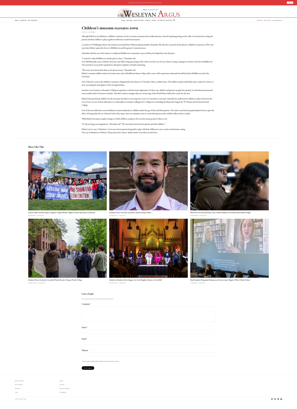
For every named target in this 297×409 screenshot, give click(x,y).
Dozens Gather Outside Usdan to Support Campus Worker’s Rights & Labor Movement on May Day (61, 213)
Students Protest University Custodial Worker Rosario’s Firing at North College (55, 280)
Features (129, 20)
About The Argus (19, 381)
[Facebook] (278, 399)
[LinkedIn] (281, 399)
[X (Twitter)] (275, 399)
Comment (86, 304)
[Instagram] (272, 399)
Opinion (147, 20)
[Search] (174, 20)
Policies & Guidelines (65, 388)
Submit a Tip (260, 20)
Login (16, 392)
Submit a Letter (267, 20)
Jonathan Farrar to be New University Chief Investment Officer (130, 213)
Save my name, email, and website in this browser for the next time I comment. (101, 361)
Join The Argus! (18, 384)
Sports (154, 20)
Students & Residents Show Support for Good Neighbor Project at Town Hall (135, 280)
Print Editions (63, 392)
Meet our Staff (32, 20)
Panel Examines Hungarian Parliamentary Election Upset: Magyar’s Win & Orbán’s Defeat (220, 280)
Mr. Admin (93, 32)
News (123, 20)
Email (84, 338)
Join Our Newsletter (277, 20)
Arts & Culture (139, 20)
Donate (61, 381)
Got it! (290, 2)
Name (85, 327)
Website (85, 350)
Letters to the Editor (164, 20)
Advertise (23, 20)
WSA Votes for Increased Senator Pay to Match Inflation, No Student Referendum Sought (220, 213)
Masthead (17, 388)
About (17, 20)
